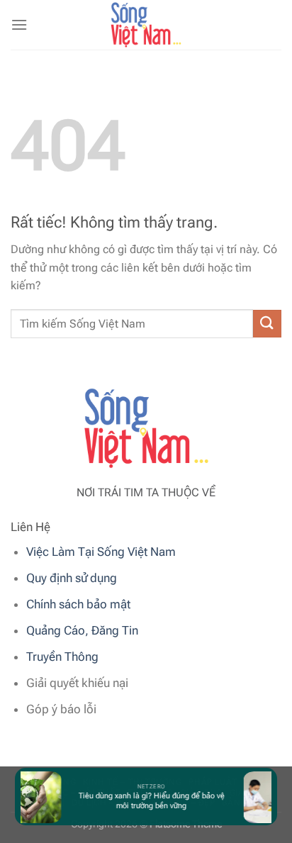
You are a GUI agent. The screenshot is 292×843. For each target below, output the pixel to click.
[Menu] (19, 24)
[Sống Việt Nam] (146, 25)
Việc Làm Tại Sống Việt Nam (101, 552)
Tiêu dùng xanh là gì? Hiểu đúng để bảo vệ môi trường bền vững (150, 800)
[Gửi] (267, 323)
